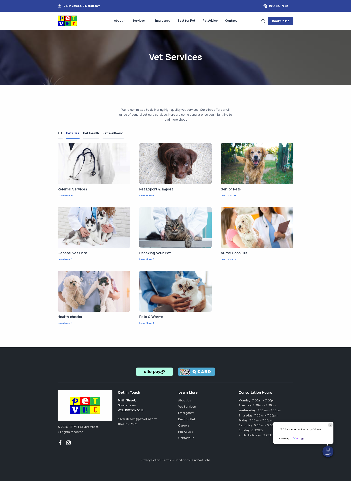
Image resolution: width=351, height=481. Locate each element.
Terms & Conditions (176, 460)
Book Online (280, 21)
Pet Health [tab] (91, 133)
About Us (184, 400)
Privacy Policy (150, 460)
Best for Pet (186, 21)
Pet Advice (210, 21)
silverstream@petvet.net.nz (137, 419)
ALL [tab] (60, 133)
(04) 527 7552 (278, 6)
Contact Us (186, 438)
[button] (327, 451)
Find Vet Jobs (201, 460)
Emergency (162, 21)
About (118, 21)
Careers (184, 425)
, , (131, 405)
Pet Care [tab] (72, 133)
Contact (231, 21)
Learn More (64, 195)
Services (138, 21)
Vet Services (187, 407)
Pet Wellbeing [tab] (113, 133)
